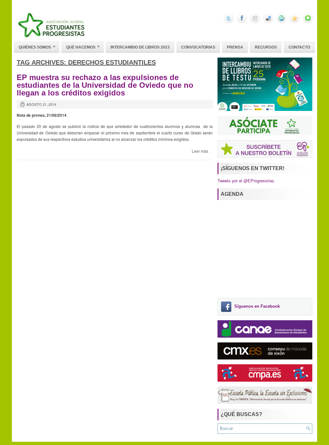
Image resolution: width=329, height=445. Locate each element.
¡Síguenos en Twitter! (252, 168)
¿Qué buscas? (241, 414)
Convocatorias (198, 47)
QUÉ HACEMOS (83, 47)
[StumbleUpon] (281, 21)
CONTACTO (299, 47)
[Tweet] (229, 21)
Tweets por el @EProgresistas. (246, 180)
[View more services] (308, 21)
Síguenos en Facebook (257, 306)
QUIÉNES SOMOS (37, 47)
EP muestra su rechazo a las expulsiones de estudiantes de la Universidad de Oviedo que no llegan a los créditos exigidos (105, 85)
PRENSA (235, 47)
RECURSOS (266, 47)
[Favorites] (294, 21)
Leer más (200, 151)
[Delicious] (268, 21)
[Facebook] (242, 21)
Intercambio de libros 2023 (140, 47)
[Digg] (255, 21)
